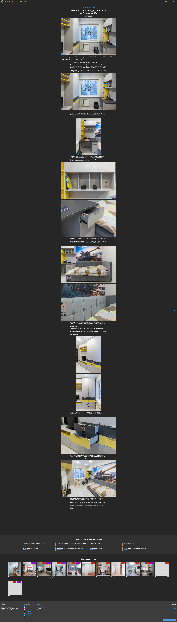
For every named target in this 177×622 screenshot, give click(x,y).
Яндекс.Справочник (41, 607)
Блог (21, 1)
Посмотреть (126, 544)
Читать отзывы (26, 544)
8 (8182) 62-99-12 (168, 1)
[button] (174, 311)
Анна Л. (104, 57)
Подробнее (25, 549)
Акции (17, 1)
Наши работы (7, 1)
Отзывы (13, 1)
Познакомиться (93, 544)
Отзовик (38, 609)
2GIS (38, 608)
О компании (25, 1)
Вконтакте (39, 605)
